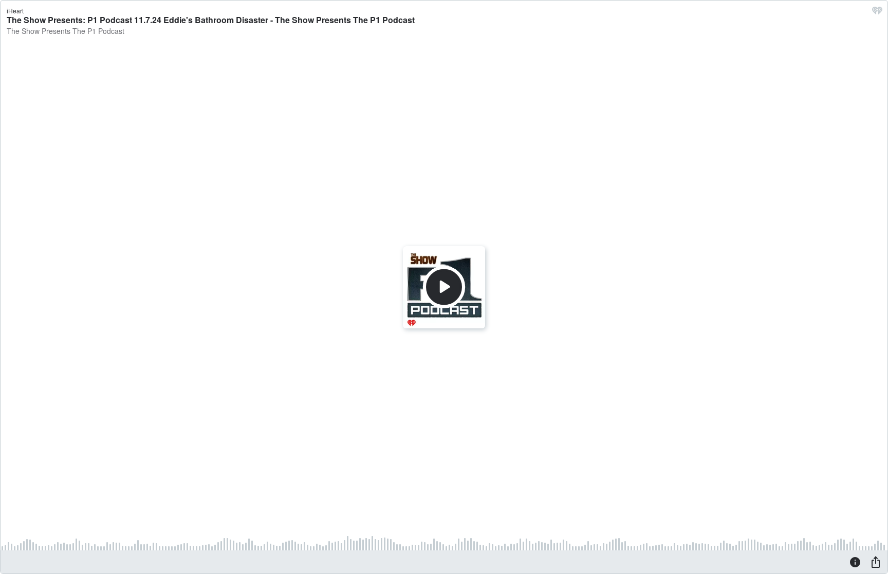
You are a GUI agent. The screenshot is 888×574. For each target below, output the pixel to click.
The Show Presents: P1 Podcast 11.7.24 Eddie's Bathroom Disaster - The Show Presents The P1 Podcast (211, 20)
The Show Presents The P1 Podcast (65, 31)
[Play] (444, 287)
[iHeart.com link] (877, 12)
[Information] (855, 561)
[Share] (875, 561)
